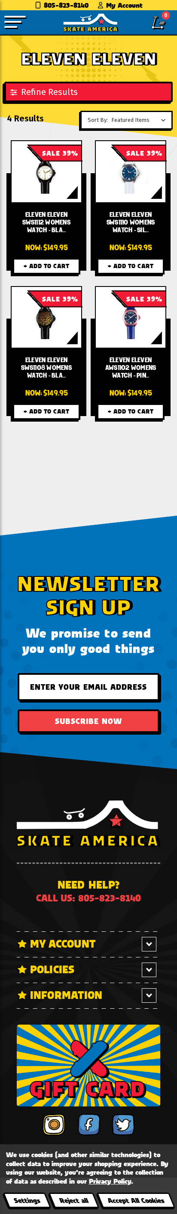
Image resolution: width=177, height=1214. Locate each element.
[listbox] (140, 120)
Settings (27, 1200)
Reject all (74, 1200)
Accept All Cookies (136, 1200)
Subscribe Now (88, 721)
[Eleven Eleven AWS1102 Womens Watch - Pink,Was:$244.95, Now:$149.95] (130, 317)
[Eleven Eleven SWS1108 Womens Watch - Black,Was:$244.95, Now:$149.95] (46, 317)
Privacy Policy (110, 1181)
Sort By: (98, 120)
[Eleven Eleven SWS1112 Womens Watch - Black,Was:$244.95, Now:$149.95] (46, 172)
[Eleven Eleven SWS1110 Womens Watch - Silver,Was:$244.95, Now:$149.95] (130, 172)
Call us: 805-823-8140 (88, 897)
